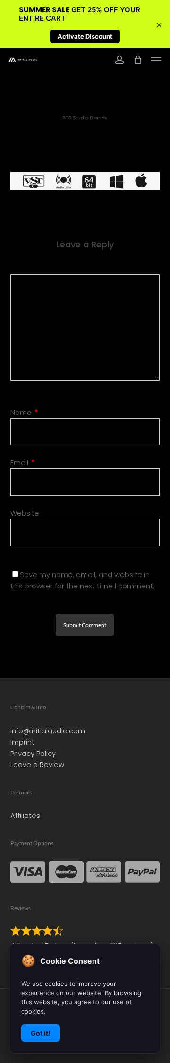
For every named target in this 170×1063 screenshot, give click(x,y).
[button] (156, 59)
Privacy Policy (33, 753)
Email (22, 463)
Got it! (41, 1033)
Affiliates (25, 815)
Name (24, 412)
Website (24, 513)
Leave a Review (37, 764)
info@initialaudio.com (47, 731)
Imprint (22, 742)
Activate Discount (85, 36)
